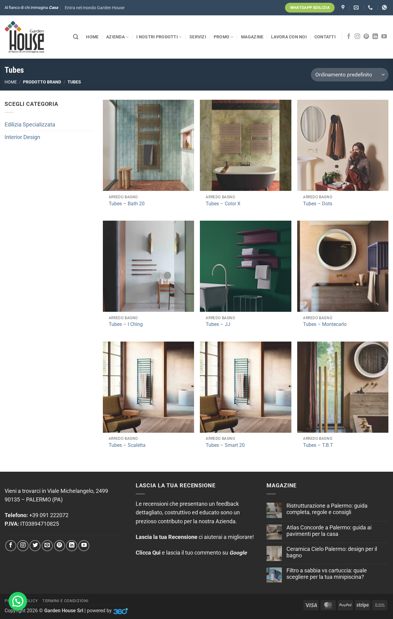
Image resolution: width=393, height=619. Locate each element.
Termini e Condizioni (65, 600)
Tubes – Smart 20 (225, 445)
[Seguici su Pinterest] (366, 37)
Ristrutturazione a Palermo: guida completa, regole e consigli (327, 509)
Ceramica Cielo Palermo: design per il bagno (331, 552)
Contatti (325, 36)
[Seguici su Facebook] (349, 37)
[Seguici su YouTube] (384, 37)
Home (92, 36)
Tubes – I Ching (126, 324)
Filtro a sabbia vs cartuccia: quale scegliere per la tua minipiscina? (326, 573)
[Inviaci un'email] (47, 545)
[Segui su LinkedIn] (375, 37)
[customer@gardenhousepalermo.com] (357, 7)
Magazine (252, 36)
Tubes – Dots (317, 204)
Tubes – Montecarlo (325, 324)
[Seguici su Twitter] (35, 545)
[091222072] (371, 7)
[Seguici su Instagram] (357, 37)
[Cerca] (75, 37)
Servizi (197, 36)
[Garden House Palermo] (343, 7)
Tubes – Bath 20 (127, 204)
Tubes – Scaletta (127, 445)
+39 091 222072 (48, 515)
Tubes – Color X (223, 204)
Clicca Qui (148, 553)
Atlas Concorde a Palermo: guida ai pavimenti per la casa (329, 530)
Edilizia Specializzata (30, 125)
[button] (94, 8)
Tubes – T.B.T (318, 445)
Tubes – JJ (218, 324)
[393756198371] (385, 7)
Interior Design (22, 137)
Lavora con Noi (289, 36)
